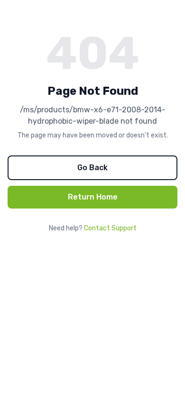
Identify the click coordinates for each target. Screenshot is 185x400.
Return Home (93, 196)
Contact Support (110, 228)
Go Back (92, 167)
